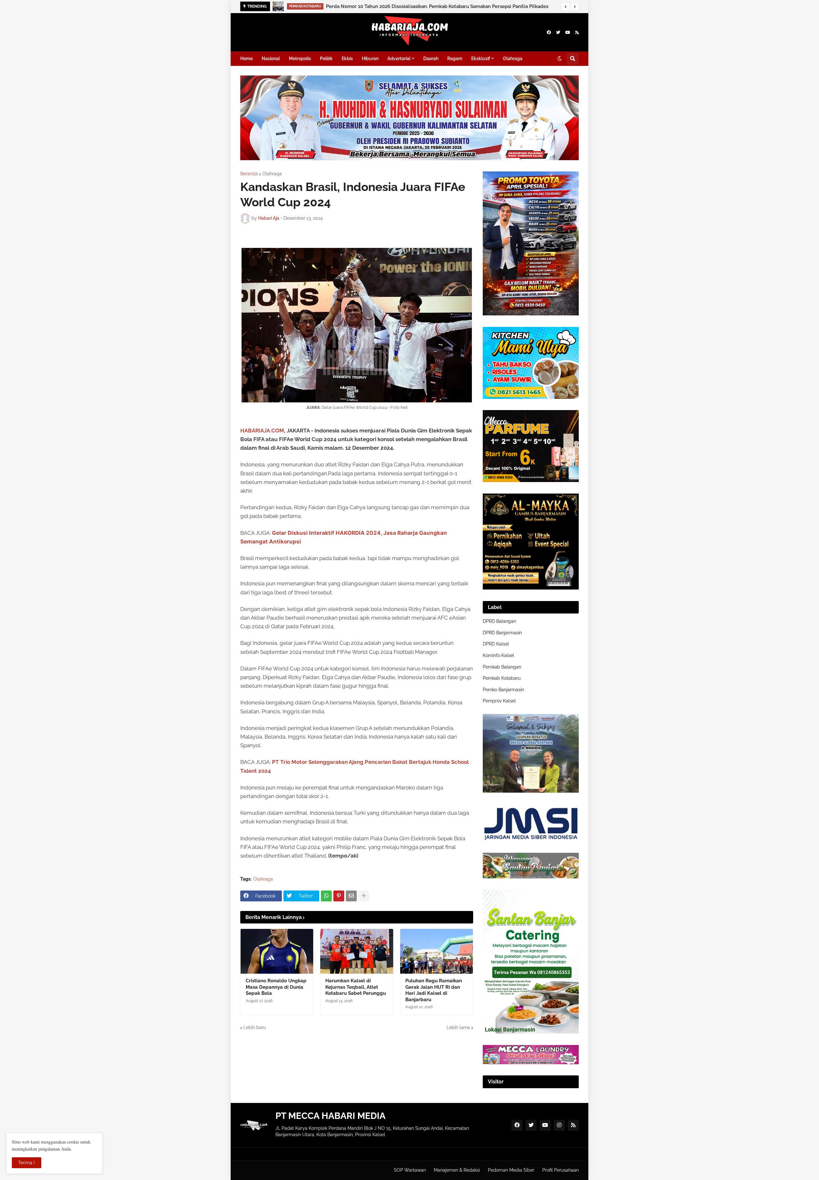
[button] (565, 7)
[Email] (351, 896)
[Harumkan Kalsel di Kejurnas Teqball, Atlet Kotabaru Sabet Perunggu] (356, 951)
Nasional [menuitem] (271, 58)
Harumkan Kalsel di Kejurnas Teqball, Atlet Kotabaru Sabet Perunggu (355, 987)
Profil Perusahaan (560, 1170)
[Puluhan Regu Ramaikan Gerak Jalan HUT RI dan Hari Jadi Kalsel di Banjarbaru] (436, 951)
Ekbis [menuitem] (347, 58)
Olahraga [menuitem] (512, 58)
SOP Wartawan (410, 1170)
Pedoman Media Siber (511, 1170)
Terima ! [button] (26, 1162)
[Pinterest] (338, 896)
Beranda (249, 173)
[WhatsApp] (326, 896)
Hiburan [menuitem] (370, 58)
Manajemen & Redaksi (457, 1170)
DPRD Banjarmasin (502, 632)
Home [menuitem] (246, 58)
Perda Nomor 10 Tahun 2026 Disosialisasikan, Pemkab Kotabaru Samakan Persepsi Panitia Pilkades (437, 6)
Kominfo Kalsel (498, 655)
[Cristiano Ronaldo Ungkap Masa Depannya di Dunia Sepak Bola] (277, 951)
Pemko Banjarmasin (503, 689)
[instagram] (559, 1125)
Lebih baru (254, 1027)
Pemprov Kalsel (499, 700)
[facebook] (549, 32)
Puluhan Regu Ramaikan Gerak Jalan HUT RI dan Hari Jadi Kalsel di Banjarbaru (433, 990)
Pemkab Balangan (502, 666)
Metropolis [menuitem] (300, 58)
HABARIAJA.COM (262, 430)
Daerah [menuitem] (430, 58)
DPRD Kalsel (496, 643)
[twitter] (558, 32)
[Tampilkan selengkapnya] (363, 896)
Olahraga (272, 173)
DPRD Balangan (499, 621)
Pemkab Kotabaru (502, 678)
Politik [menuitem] (326, 58)
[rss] (577, 32)
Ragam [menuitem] (454, 58)
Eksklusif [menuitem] (480, 58)
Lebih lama (458, 1027)
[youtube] (567, 32)
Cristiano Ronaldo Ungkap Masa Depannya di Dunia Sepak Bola (276, 987)
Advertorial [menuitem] (398, 58)
